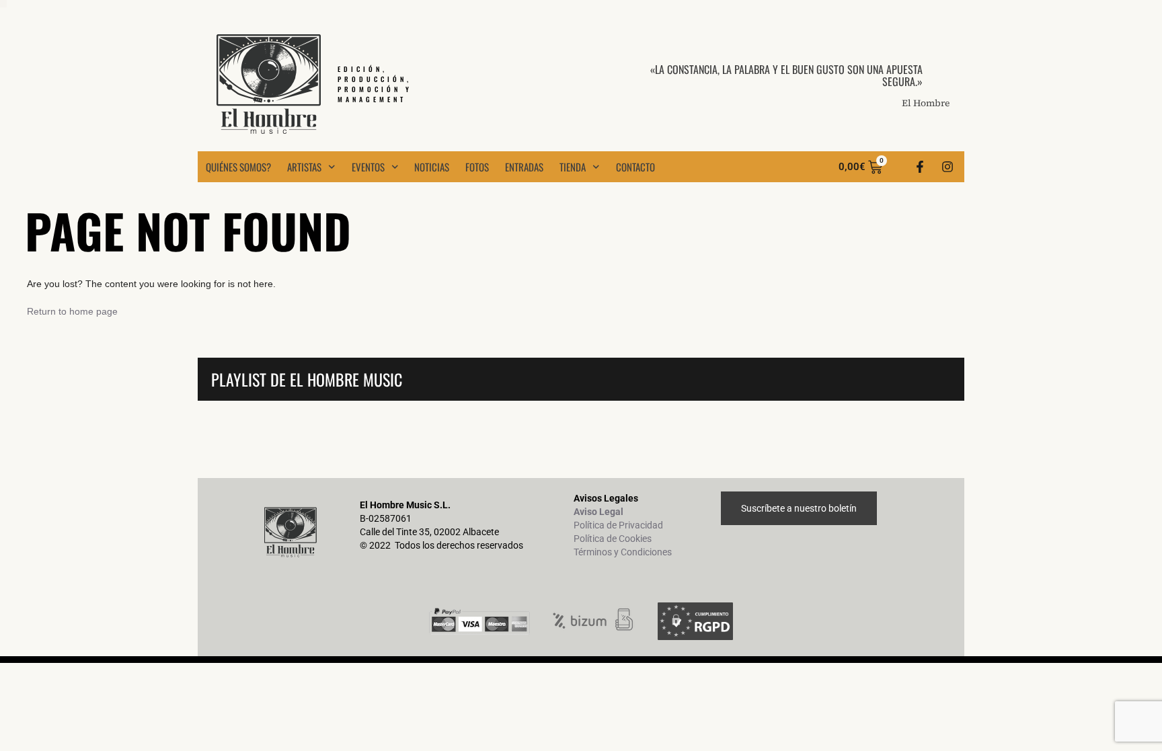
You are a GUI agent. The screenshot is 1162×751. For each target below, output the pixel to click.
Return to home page (72, 311)
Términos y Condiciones (623, 552)
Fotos (477, 166)
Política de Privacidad (618, 525)
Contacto (635, 166)
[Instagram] (947, 167)
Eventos (368, 166)
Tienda (572, 166)
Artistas (304, 166)
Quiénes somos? (238, 166)
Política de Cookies (613, 538)
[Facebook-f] (920, 167)
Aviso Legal (598, 511)
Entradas (524, 166)
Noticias (431, 166)
